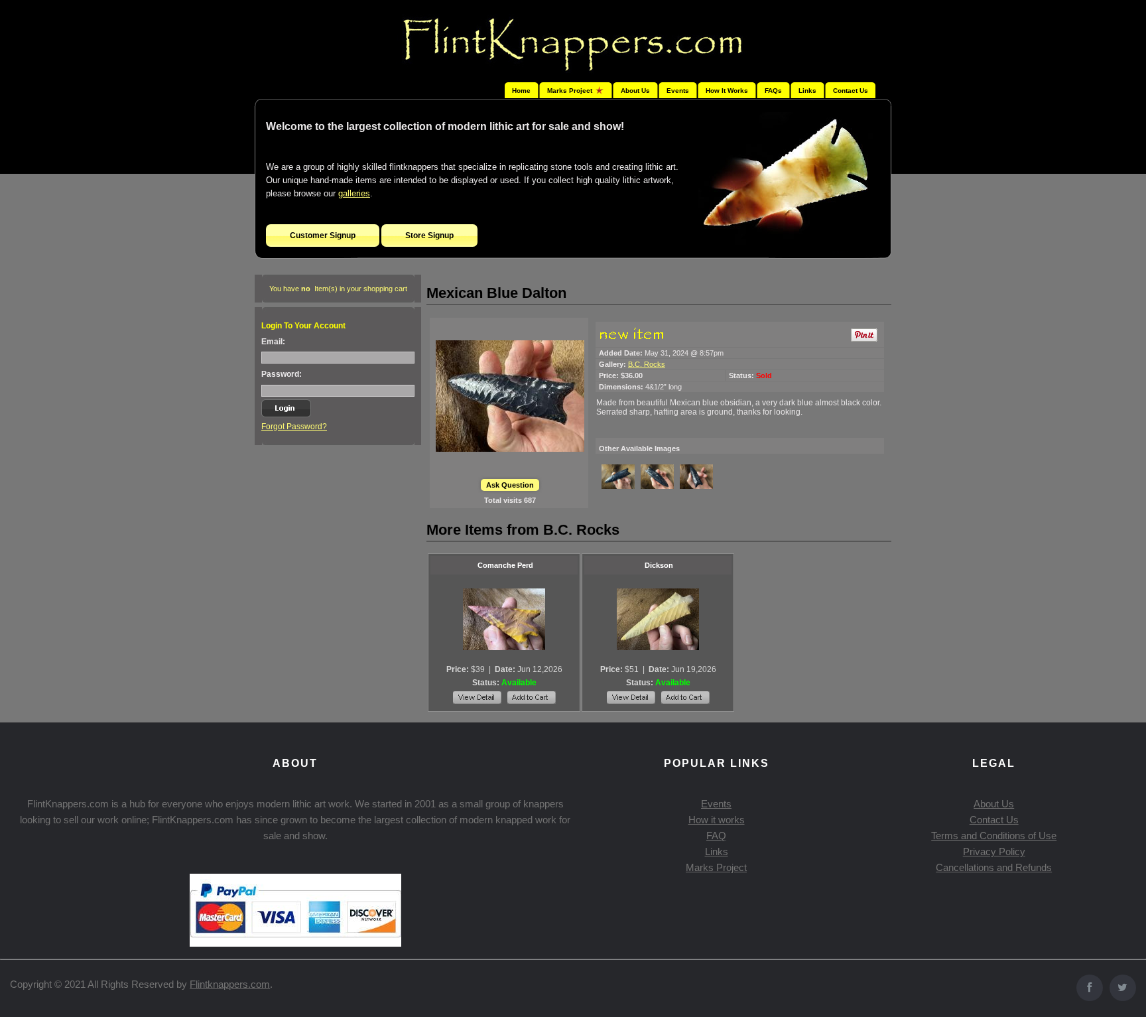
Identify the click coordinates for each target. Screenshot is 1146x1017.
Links (807, 90)
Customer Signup (322, 235)
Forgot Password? (294, 426)
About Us (635, 90)
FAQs (773, 90)
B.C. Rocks (646, 364)
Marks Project (716, 867)
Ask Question (510, 485)
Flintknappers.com (230, 984)
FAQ (716, 835)
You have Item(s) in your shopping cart (338, 289)
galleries (354, 193)
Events (678, 90)
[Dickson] (658, 619)
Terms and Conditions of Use (993, 835)
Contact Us (850, 90)
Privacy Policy (994, 851)
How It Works (727, 90)
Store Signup (429, 235)
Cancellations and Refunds (994, 867)
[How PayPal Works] (295, 943)
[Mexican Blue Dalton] (510, 396)
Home (521, 90)
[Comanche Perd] (504, 619)
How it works (716, 819)
